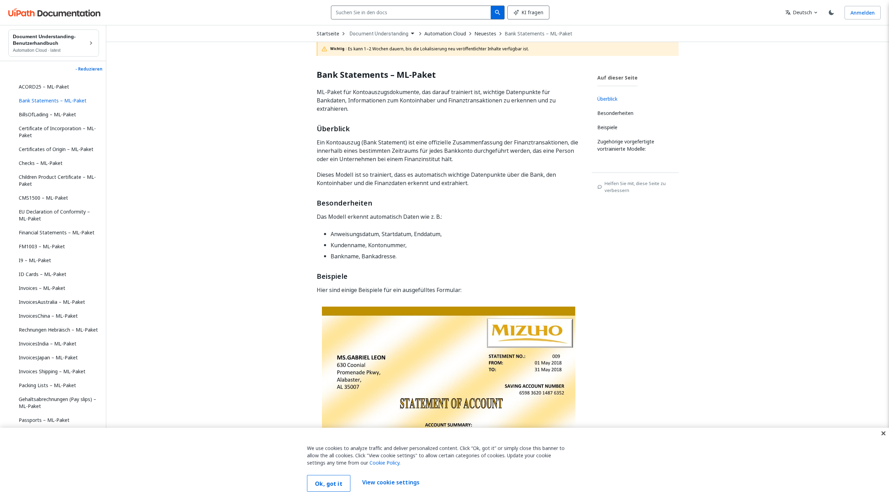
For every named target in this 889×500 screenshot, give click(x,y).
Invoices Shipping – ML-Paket (52, 371)
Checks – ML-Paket (41, 163)
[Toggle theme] (831, 12)
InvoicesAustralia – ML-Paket (52, 302)
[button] (56, 101)
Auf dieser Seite (617, 77)
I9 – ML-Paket (35, 260)
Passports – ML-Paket (44, 420)
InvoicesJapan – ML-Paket (48, 357)
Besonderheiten (344, 203)
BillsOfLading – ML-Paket (47, 114)
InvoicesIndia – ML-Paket (47, 343)
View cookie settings (390, 482)
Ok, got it (328, 484)
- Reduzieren (88, 69)
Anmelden (862, 12)
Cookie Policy (384, 462)
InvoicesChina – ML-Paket (48, 315)
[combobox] (412, 12)
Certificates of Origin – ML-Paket (56, 149)
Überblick (333, 129)
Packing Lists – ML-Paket (47, 385)
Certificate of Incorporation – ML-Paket (57, 132)
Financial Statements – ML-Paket (56, 232)
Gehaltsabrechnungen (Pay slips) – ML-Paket (57, 402)
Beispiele (332, 276)
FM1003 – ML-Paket (42, 246)
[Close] (883, 433)
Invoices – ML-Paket (42, 288)
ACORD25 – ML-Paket (44, 86)
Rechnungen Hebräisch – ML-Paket (58, 329)
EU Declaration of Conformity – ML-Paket (54, 215)
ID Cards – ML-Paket (42, 274)
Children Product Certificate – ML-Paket (57, 180)
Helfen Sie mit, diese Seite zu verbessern (635, 187)
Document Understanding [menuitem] (379, 33)
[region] (444, 464)
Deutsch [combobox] (798, 12)
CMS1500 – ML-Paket (43, 197)
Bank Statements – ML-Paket (538, 33)
